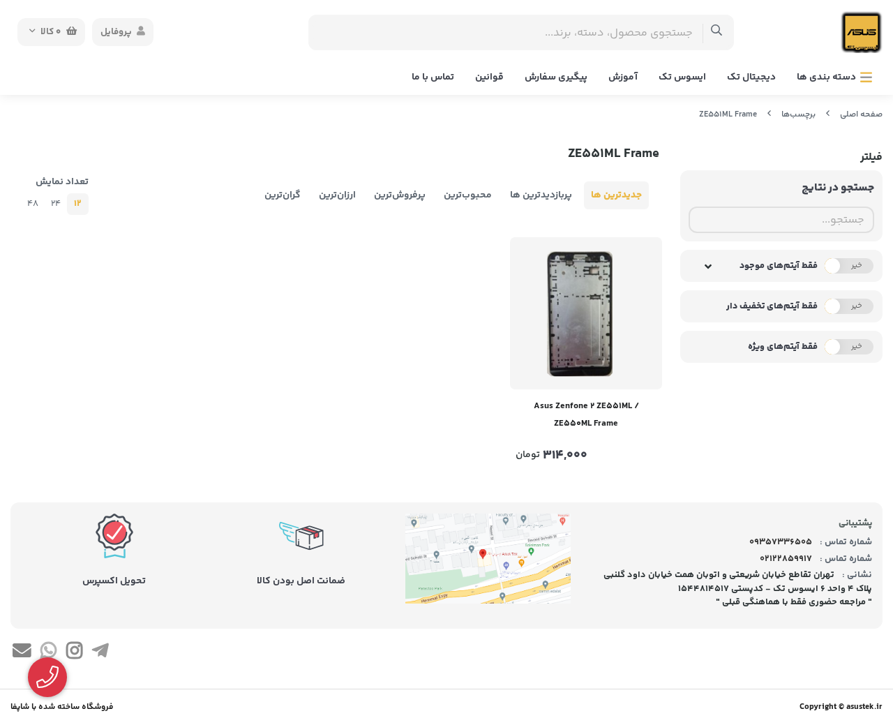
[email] (21, 653)
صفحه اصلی (861, 114)
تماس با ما (433, 77)
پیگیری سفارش (556, 77)
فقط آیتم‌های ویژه (783, 347)
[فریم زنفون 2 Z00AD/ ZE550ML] (586, 313)
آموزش (623, 77)
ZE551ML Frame (728, 114)
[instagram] (74, 653)
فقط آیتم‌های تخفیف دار (772, 306)
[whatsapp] (47, 653)
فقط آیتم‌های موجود (779, 266)
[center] (717, 32)
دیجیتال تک (751, 77)
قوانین (489, 77)
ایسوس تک (682, 77)
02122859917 (786, 559)
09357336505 (780, 542)
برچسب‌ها (798, 114)
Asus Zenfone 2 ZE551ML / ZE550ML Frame (586, 415)
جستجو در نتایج (838, 188)
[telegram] (100, 653)
